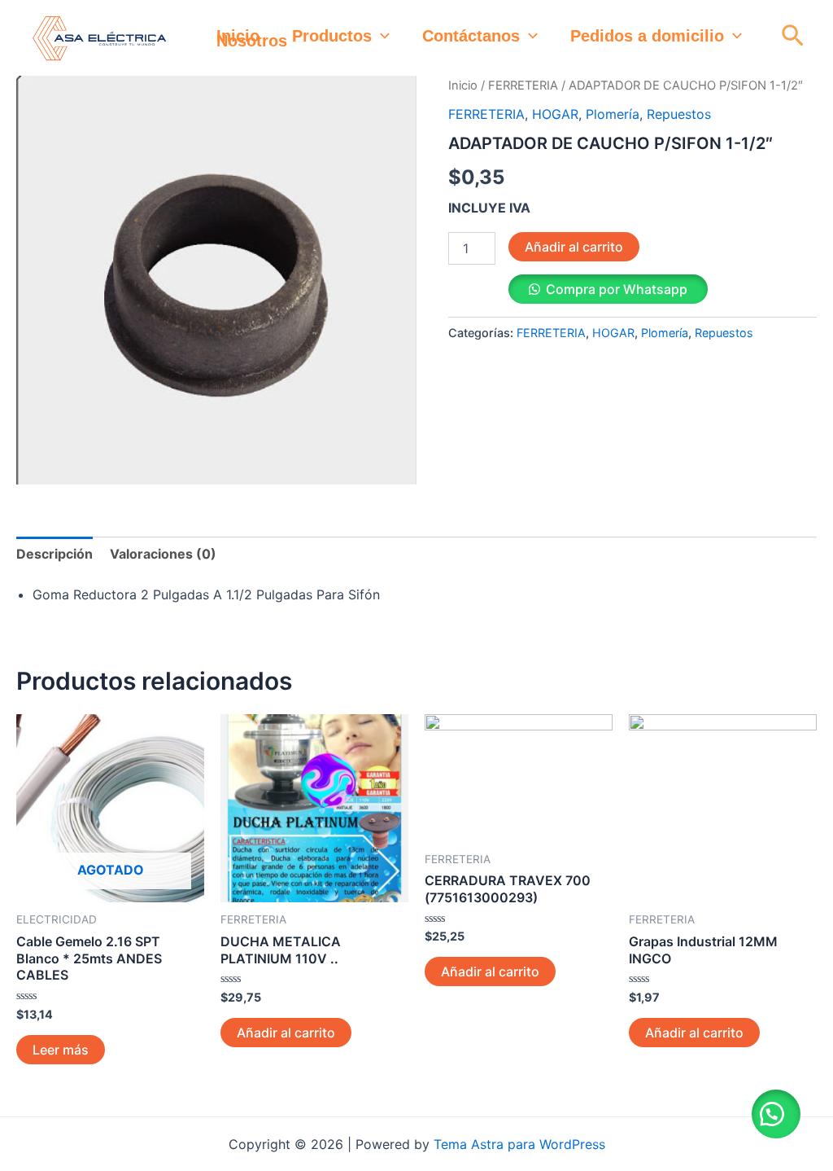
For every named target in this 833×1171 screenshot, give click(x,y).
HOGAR (555, 114)
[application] (381, 36)
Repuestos (679, 114)
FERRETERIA (523, 85)
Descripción (54, 554)
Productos (332, 36)
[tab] (54, 554)
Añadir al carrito (574, 247)
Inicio (237, 36)
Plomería (612, 114)
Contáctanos (471, 36)
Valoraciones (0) (163, 554)
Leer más (61, 1050)
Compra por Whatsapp (616, 289)
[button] (776, 1114)
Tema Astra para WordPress (519, 1144)
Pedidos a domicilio (647, 36)
